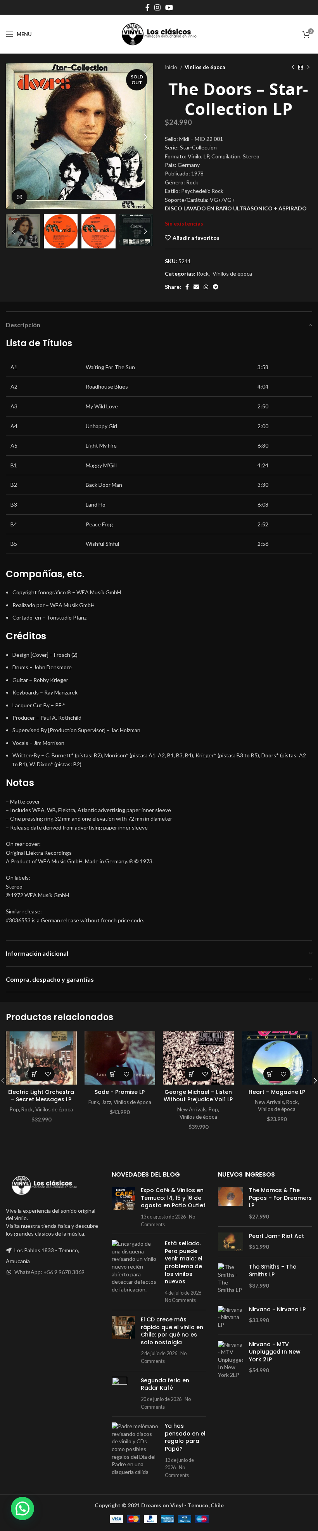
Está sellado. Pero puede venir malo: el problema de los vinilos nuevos (183, 1262)
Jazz (106, 1102)
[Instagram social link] (157, 7)
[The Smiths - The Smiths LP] (230, 1278)
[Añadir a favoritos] (48, 1074)
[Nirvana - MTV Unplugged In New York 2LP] (230, 1360)
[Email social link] (196, 287)
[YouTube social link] (169, 7)
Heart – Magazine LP (277, 1092)
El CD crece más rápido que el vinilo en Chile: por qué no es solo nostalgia (172, 1331)
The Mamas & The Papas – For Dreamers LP (280, 1198)
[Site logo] (159, 33)
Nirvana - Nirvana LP (277, 1309)
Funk (93, 1102)
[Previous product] (293, 67)
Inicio (171, 67)
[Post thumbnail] (123, 1207)
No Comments (180, 1300)
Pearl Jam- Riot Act (276, 1236)
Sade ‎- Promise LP (120, 1092)
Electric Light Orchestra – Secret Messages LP (41, 1096)
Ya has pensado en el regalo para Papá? (185, 1437)
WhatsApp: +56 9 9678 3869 (49, 1272)
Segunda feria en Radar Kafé (165, 1384)
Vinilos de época (205, 67)
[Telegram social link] (216, 287)
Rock (203, 273)
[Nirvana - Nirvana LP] (230, 1317)
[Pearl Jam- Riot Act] (230, 1242)
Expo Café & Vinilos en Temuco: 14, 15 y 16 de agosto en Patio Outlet (173, 1197)
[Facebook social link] (147, 7)
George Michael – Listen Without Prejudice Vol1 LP (198, 1096)
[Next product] (308, 67)
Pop (14, 1109)
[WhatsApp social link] (206, 287)
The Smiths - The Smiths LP (272, 1270)
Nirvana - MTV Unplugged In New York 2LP (275, 1352)
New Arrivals (191, 1109)
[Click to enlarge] (19, 197)
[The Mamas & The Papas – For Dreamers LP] (230, 1203)
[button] (34, 1074)
